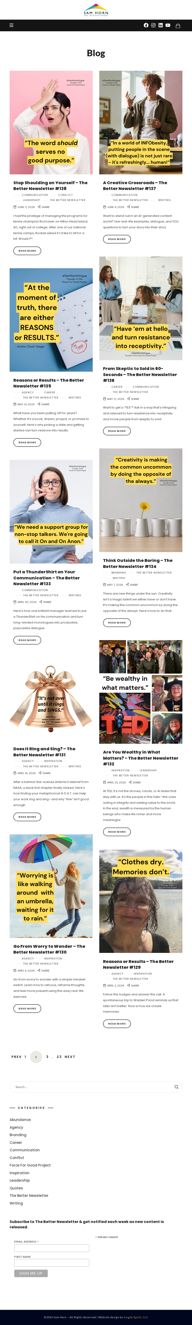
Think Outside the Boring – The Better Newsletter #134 (138, 563)
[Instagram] (153, 25)
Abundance (20, 1119)
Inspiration (120, 770)
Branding (118, 572)
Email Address (26, 1242)
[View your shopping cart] (178, 26)
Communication (35, 195)
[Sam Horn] (96, 10)
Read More (27, 251)
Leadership (31, 200)
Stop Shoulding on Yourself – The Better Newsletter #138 (50, 185)
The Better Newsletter (67, 200)
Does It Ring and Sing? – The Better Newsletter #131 (44, 752)
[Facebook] (146, 25)
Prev (16, 1057)
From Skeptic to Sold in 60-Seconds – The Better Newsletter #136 (140, 374)
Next (70, 1057)
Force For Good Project (30, 1165)
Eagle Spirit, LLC (136, 1317)
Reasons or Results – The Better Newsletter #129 (138, 964)
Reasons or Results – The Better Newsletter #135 (48, 383)
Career (117, 387)
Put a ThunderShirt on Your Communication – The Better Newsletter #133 (46, 578)
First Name (22, 1256)
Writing (164, 200)
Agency (28, 392)
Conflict (65, 195)
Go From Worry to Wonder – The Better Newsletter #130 (49, 949)
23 (59, 1057)
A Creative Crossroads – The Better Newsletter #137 (135, 185)
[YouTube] (168, 25)
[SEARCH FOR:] (96, 1087)
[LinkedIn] (160, 25)
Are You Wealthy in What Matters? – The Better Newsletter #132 (140, 758)
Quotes (16, 1187)
